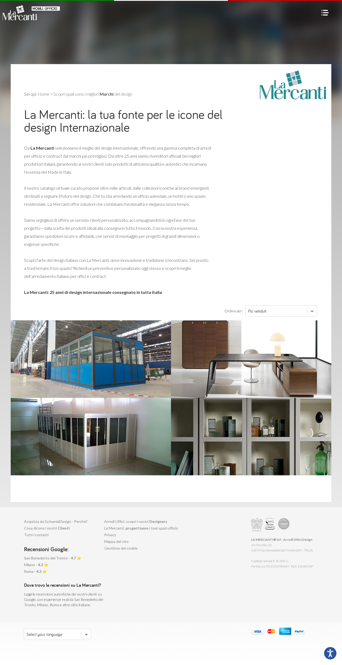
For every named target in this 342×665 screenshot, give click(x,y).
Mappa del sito (116, 541)
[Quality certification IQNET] (284, 525)
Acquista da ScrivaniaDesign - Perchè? (56, 521)
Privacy (110, 534)
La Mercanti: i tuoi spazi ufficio (141, 528)
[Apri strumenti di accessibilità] (330, 653)
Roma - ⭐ (35, 571)
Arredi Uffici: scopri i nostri (135, 521)
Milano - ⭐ (36, 564)
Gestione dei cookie (121, 548)
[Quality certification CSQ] (271, 525)
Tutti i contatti (36, 534)
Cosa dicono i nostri (47, 528)
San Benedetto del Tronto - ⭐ (52, 558)
